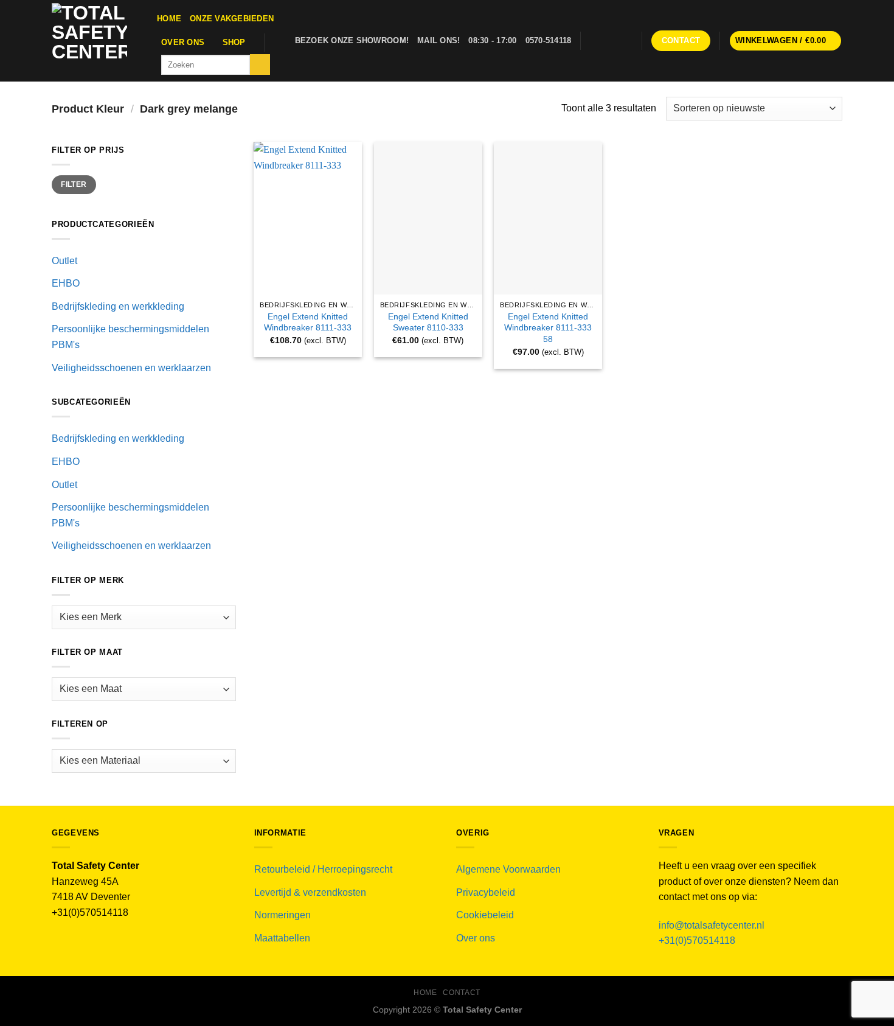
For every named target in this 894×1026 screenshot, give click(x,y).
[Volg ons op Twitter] (609, 40)
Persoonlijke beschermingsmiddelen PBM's (130, 337)
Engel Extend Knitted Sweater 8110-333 (428, 322)
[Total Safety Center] (95, 41)
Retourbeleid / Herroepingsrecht (323, 869)
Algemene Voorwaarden (508, 869)
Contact (461, 992)
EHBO (66, 283)
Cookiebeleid (485, 915)
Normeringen (282, 915)
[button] (786, 41)
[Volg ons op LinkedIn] (625, 40)
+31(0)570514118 (697, 940)
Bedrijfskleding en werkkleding (118, 306)
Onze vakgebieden (232, 18)
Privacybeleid (485, 892)
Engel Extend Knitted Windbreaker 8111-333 (308, 322)
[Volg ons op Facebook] (593, 40)
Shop (234, 42)
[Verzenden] (260, 64)
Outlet (64, 261)
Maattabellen (282, 938)
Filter (73, 184)
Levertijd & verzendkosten (310, 892)
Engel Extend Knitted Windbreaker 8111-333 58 (548, 328)
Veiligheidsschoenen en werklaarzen (131, 368)
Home (169, 18)
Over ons (182, 42)
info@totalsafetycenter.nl (713, 925)
